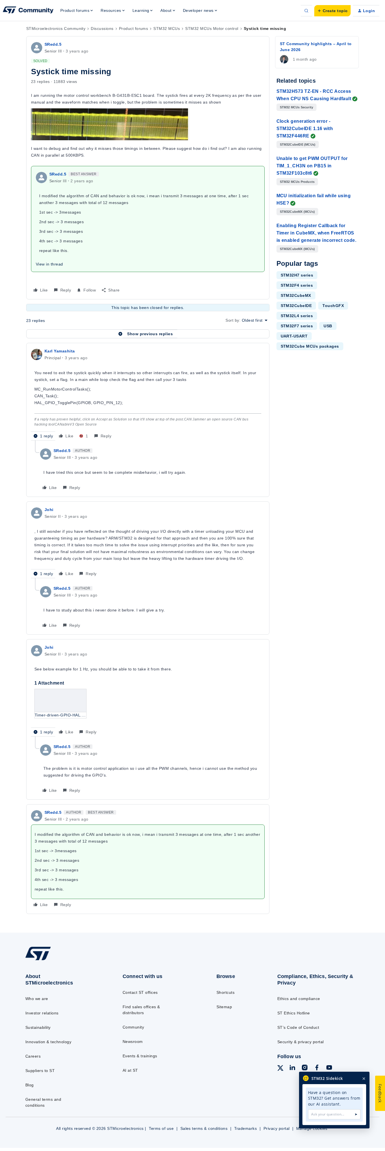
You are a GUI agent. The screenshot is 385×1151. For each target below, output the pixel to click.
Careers (33, 1056)
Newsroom (133, 1041)
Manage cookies (312, 1128)
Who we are (36, 998)
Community (133, 1027)
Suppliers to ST (40, 1070)
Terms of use (161, 1128)
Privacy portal (277, 1128)
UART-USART (294, 336)
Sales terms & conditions (204, 1128)
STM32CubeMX (296, 295)
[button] (332, 10)
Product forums (133, 28)
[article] (148, 394)
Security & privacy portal (300, 1042)
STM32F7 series (297, 326)
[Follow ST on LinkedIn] (292, 1068)
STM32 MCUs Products (297, 181)
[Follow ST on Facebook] (316, 1068)
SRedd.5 (53, 44)
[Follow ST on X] (280, 1069)
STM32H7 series (297, 275)
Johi (49, 509)
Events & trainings (140, 1056)
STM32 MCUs (166, 28)
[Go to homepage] (63, 960)
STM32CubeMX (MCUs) (297, 211)
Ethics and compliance (298, 998)
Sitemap (224, 1007)
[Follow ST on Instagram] (304, 1068)
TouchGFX (333, 305)
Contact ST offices (140, 992)
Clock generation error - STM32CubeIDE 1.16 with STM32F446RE (304, 128)
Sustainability (38, 1027)
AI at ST (130, 1070)
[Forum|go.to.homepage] (28, 11)
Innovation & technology (48, 1042)
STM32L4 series (297, 315)
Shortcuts (225, 992)
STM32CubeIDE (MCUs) (298, 144)
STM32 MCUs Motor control (211, 28)
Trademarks (245, 1128)
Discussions (102, 28)
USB (328, 326)
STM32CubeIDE (296, 305)
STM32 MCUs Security (296, 107)
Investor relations (42, 1013)
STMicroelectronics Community (55, 28)
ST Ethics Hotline (293, 1013)
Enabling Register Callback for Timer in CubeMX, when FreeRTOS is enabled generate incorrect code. (316, 233)
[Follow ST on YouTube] (329, 1068)
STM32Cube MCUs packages (310, 346)
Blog (29, 1085)
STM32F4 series (297, 285)
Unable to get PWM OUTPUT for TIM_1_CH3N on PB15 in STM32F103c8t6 (312, 166)
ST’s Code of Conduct (298, 1027)
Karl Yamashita (60, 351)
